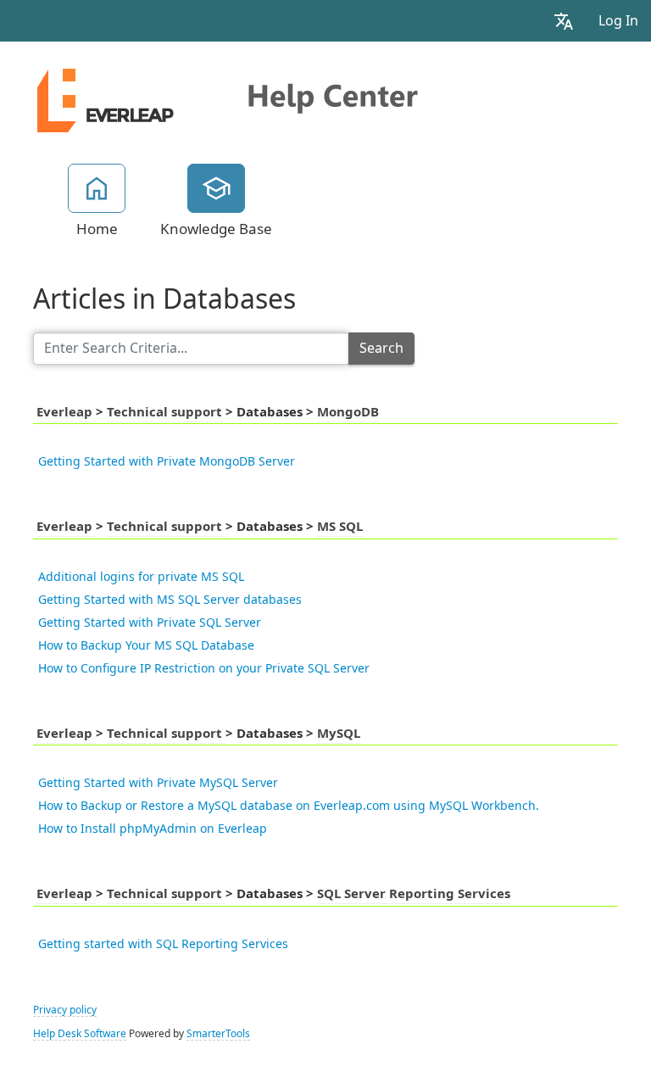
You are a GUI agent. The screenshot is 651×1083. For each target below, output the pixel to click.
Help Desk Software (79, 1034)
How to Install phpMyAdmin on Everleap (152, 828)
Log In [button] (618, 21)
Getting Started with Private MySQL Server (158, 783)
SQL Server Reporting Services (413, 894)
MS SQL (340, 526)
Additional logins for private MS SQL (141, 576)
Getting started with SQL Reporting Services (163, 944)
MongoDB (348, 412)
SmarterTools (218, 1034)
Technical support (166, 412)
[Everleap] (241, 95)
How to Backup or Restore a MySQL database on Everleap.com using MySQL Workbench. (288, 805)
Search (381, 348)
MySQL (338, 733)
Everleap (66, 412)
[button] (563, 21)
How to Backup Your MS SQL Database (146, 645)
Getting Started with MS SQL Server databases (170, 599)
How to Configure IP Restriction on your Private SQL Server (204, 668)
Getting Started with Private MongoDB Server (166, 461)
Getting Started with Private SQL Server (149, 622)
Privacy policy (65, 1010)
